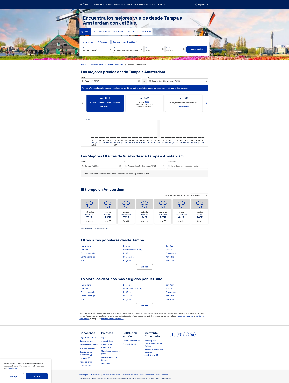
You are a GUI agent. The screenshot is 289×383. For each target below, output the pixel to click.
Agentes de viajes (87, 348)
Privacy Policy (11, 368)
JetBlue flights (96, 65)
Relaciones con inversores (86, 353)
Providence (171, 253)
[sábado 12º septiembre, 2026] (155, 137)
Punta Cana (128, 257)
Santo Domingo (88, 257)
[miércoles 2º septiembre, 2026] (118, 137)
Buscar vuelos (196, 49)
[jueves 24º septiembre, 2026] (199, 137)
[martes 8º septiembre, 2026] (140, 137)
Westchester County (132, 249)
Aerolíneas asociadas (88, 345)
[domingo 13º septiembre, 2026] (158, 129)
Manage (13, 376)
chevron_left (82, 103)
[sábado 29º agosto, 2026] (103, 137)
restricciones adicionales (112, 319)
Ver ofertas (105, 106)
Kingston (127, 260)
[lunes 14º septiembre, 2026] (162, 137)
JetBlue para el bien (131, 340)
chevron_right (206, 103)
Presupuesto (171, 161)
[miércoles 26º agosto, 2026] (92, 137)
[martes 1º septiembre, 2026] (114, 137)
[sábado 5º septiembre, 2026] (129, 137)
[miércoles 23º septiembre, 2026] (195, 137)
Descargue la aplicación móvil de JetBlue (153, 343)
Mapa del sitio (85, 362)
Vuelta (168, 48)
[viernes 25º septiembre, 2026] (203, 137)
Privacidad (106, 364)
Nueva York (86, 246)
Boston (126, 246)
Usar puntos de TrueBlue (124, 42)
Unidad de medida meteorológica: (177, 195)
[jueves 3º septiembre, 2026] (122, 137)
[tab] (85, 31)
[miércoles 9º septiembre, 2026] (144, 137)
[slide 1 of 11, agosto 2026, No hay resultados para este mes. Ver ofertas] (105, 103)
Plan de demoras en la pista (110, 352)
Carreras (84, 358)
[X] (186, 334)
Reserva (99, 4)
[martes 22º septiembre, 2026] (191, 137)
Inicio (83, 65)
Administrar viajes (114, 4)
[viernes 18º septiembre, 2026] (177, 137)
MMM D (149, 50)
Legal (103, 337)
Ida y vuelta (88, 42)
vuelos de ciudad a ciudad (111, 375)
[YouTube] (193, 334)
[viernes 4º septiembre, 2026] (125, 137)
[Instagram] (179, 334)
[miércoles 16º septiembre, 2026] (169, 137)
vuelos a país (83, 375)
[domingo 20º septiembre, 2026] (184, 137)
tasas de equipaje (185, 316)
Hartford (127, 253)
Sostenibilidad (129, 344)
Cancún (84, 249)
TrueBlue (161, 4)
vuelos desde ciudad (147, 375)
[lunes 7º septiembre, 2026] (136, 137)
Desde (85, 48)
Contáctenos (85, 365)
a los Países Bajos (115, 65)
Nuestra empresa (86, 341)
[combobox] (96, 50)
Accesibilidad (107, 341)
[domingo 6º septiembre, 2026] (133, 137)
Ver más (144, 267)
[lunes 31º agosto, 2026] (111, 137)
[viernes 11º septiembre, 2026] (151, 137)
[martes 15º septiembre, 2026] (166, 137)
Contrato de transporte (106, 346)
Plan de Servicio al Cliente (109, 358)
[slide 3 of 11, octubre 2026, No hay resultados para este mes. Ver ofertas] (184, 103)
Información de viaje (145, 4)
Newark (169, 249)
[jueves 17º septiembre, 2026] (173, 137)
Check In (128, 4)
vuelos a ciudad (95, 375)
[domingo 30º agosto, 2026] (107, 137)
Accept (36, 376)
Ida (147, 48)
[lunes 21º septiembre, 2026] (188, 137)
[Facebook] (172, 334)
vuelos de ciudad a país (130, 375)
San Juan (170, 246)
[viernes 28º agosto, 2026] (100, 137)
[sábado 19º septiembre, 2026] (180, 137)
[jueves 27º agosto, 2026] (96, 137)
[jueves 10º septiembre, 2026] (147, 137)
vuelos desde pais (162, 375)
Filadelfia (170, 260)
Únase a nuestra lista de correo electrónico (153, 352)
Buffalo (84, 260)
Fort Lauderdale (88, 253)
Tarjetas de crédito (87, 337)
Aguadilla (170, 257)
